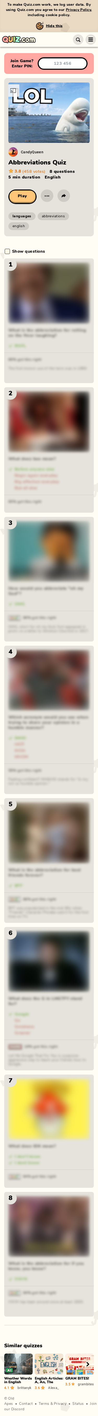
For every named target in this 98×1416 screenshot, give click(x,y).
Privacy (60, 1404)
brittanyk (24, 1388)
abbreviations (53, 216)
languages (22, 216)
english (19, 226)
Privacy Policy (78, 10)
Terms (44, 1404)
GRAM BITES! (77, 1378)
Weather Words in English (18, 1380)
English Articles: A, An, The (49, 1380)
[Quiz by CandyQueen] (13, 152)
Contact (26, 1404)
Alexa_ (53, 1388)
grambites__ (86, 1384)
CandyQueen (32, 151)
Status (78, 1404)
